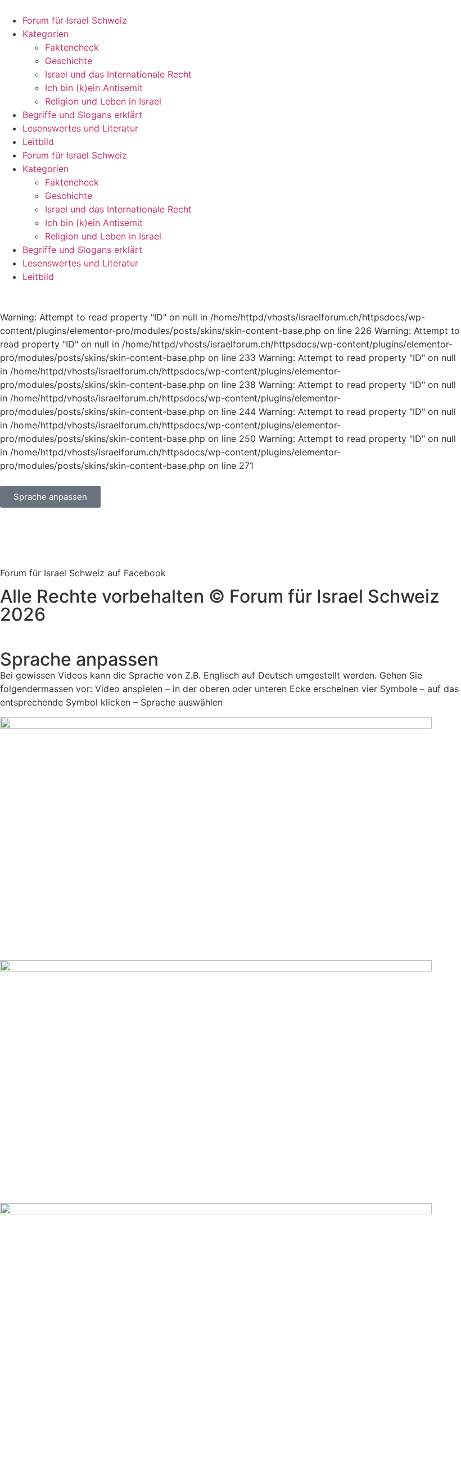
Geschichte (68, 60)
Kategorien (45, 33)
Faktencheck (72, 47)
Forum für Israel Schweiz (74, 20)
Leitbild (38, 141)
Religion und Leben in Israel (103, 101)
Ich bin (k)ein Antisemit (94, 87)
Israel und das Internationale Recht (118, 74)
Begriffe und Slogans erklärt (82, 114)
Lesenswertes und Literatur (80, 128)
